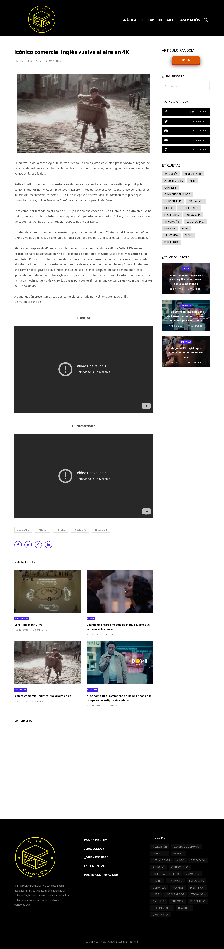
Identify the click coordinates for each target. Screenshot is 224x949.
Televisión (101, 530)
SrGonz (19, 61)
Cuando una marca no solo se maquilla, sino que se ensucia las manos (118, 627)
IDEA (185, 60)
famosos (43, 530)
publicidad (80, 530)
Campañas (92, 690)
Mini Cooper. (22, 618)
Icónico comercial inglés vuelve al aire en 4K (42, 696)
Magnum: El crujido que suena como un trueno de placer (186, 353)
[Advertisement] (186, 430)
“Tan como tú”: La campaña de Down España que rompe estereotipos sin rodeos (119, 698)
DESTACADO (23, 530)
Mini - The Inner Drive (28, 624)
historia (61, 530)
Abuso (90, 618)
